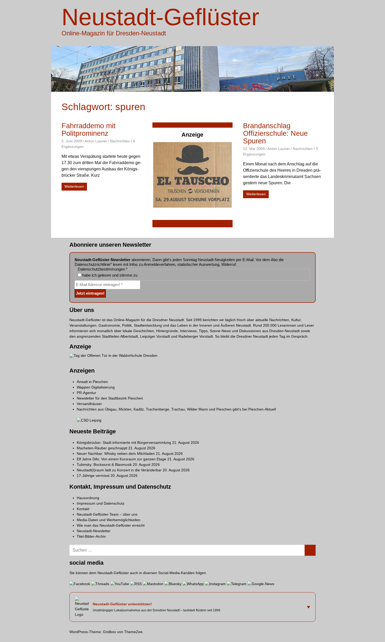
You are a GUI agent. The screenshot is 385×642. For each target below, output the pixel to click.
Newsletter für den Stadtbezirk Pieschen (110, 398)
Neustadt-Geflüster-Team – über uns (107, 514)
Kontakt (83, 509)
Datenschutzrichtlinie (92, 264)
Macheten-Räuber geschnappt (102, 448)
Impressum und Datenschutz (100, 503)
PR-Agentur (86, 393)
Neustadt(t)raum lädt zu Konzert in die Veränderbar (119, 470)
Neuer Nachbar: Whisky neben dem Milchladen (116, 453)
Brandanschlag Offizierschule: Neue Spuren (275, 133)
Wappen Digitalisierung (96, 387)
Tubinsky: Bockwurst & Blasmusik (104, 464)
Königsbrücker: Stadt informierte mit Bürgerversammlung (124, 442)
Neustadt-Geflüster (160, 17)
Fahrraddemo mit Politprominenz (89, 129)
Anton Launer (96, 141)
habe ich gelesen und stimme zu (109, 275)
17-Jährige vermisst (93, 475)
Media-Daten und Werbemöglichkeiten (108, 520)
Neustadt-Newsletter (94, 531)
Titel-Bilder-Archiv (91, 536)
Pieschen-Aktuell (262, 409)
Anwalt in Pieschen (92, 382)
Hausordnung (88, 498)
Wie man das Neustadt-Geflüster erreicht (111, 525)
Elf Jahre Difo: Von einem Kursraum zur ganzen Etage (121, 459)
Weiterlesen (74, 186)
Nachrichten (120, 141)
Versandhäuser (89, 404)
